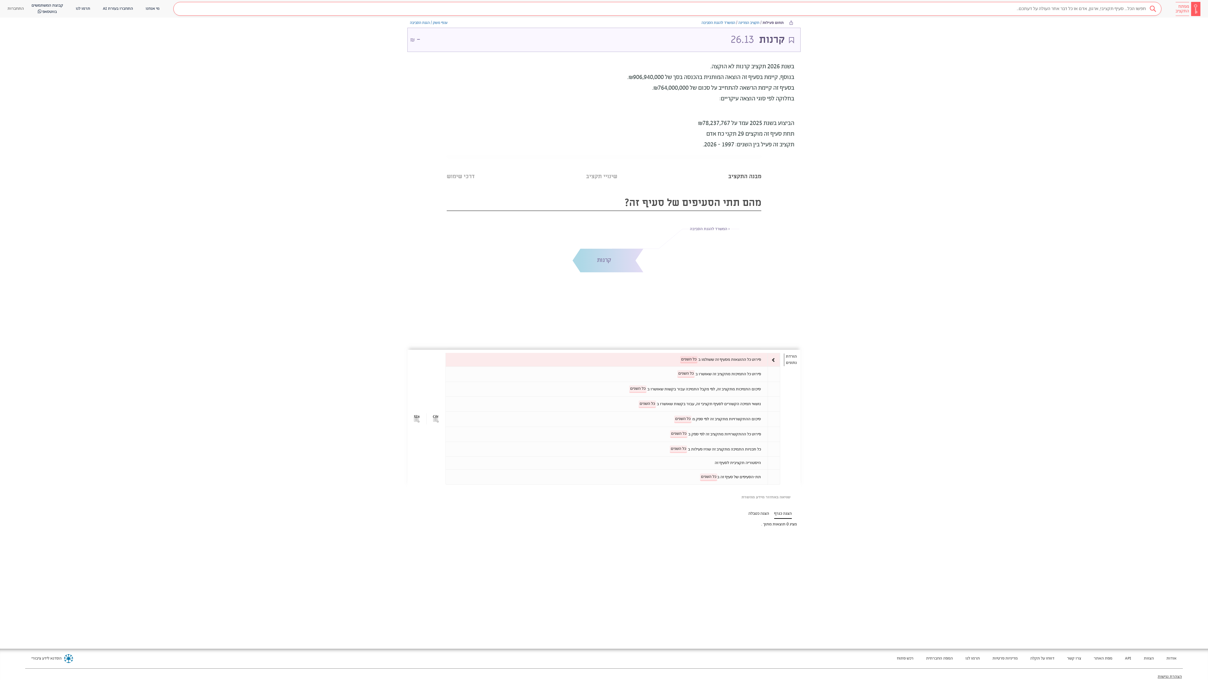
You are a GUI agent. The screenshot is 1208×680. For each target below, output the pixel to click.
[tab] (744, 168)
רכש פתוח (905, 658)
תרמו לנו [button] (83, 9)
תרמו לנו (972, 658)
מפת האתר (1103, 658)
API (1128, 658)
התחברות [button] (16, 9)
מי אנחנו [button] (152, 9)
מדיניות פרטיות (1005, 658)
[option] (613, 359)
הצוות (1149, 658)
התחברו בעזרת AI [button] (118, 9)
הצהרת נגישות (1170, 677)
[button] (667, 9)
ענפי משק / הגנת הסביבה (429, 23)
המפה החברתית (939, 658)
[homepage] (1187, 9)
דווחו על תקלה (1042, 658)
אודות (1171, 658)
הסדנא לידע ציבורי (46, 658)
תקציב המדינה (748, 23)
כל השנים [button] (688, 359)
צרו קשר (1074, 658)
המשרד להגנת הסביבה (718, 23)
